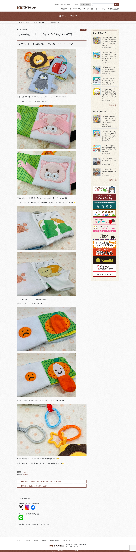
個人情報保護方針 (54, 540)
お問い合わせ (66, 540)
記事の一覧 (113, 105)
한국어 (76, 4)
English (57, 4)
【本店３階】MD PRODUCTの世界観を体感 (109, 171)
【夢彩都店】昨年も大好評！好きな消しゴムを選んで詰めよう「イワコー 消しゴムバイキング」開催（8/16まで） (109, 56)
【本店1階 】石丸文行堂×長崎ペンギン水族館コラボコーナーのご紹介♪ (41, 481)
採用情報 (44, 540)
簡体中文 (63, 4)
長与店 (83, 29)
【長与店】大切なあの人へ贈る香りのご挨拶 (34, 486)
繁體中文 (70, 4)
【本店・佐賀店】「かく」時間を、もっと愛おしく (109, 160)
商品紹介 (25, 474)
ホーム (20, 540)
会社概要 (36, 540)
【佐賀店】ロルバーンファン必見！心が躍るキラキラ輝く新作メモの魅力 (109, 69)
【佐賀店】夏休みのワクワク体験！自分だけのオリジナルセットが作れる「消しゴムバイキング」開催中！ (109, 41)
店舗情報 (28, 540)
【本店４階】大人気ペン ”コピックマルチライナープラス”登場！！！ (109, 80)
